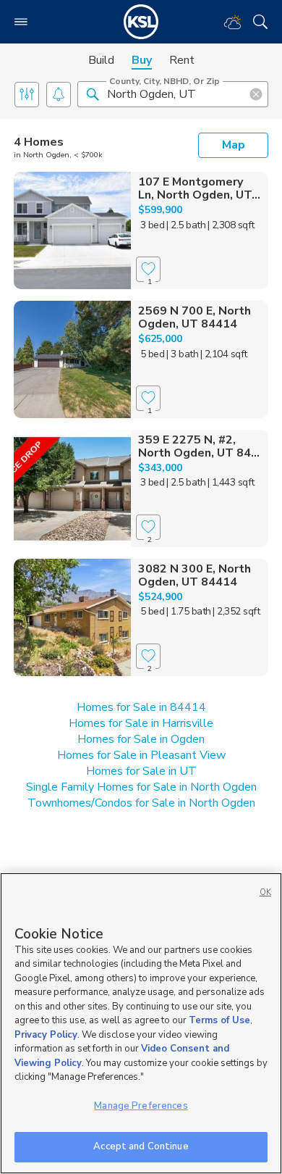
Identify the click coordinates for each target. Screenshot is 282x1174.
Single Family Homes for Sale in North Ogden (141, 787)
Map (233, 145)
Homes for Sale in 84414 (141, 707)
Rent (182, 60)
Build (101, 60)
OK (265, 892)
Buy (142, 60)
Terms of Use (219, 1020)
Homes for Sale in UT (141, 771)
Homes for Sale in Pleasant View (141, 755)
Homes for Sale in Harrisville (141, 723)
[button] (92, 93)
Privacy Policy (45, 1034)
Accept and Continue (140, 1146)
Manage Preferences (140, 1105)
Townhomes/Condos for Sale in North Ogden (141, 803)
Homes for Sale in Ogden (141, 739)
